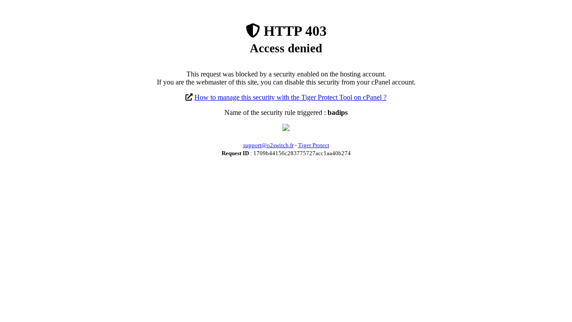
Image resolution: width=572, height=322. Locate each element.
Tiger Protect (313, 145)
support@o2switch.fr (268, 145)
